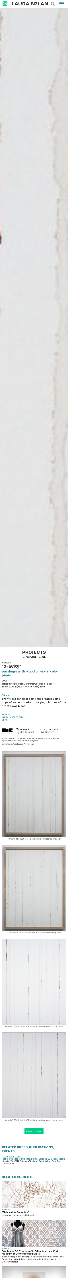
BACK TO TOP (34, 1131)
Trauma (6, 714)
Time (5, 720)
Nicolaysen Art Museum (23, 744)
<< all (42, 657)
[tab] (8, 694)
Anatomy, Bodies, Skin (13, 717)
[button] (61, 5)
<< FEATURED (29, 657)
